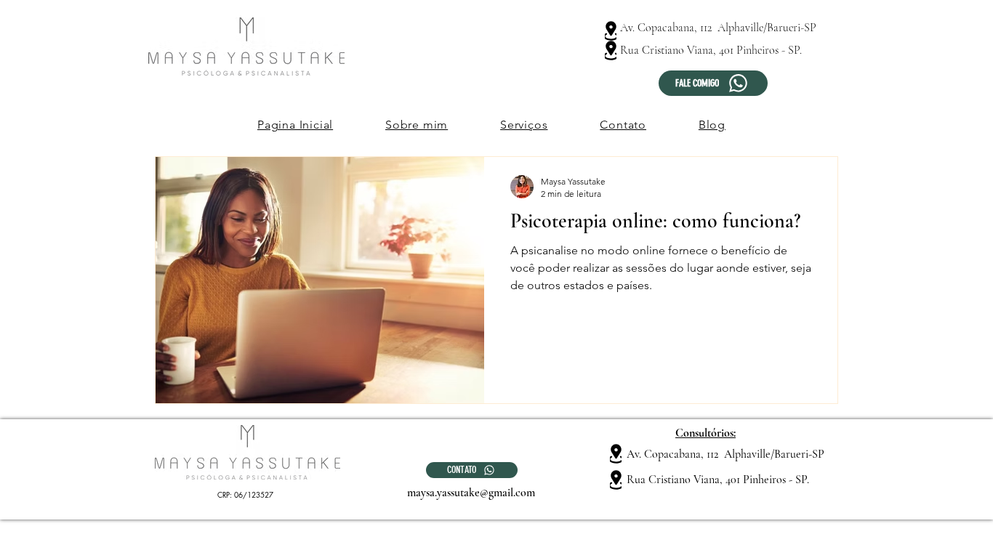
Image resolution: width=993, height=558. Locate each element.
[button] (524, 124)
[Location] (610, 31)
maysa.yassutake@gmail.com (471, 492)
